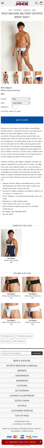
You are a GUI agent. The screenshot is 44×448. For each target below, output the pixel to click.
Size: (3, 103)
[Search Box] (36, 3)
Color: (3, 99)
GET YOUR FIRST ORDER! (23, 442)
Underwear (22, 375)
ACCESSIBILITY (16, 431)
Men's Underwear (19, 341)
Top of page (22, 415)
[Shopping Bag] (41, 3)
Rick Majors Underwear (24, 336)
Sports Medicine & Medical (22, 365)
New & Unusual (22, 360)
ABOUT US (6, 429)
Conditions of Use (24, 445)
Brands (22, 370)
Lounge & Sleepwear (22, 395)
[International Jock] (22, 2)
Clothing (22, 385)
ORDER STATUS (27, 431)
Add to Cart (22, 120)
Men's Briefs (6, 341)
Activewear (22, 390)
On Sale (22, 405)
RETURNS (14, 429)
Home (10, 10)
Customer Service (22, 410)
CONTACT (37, 429)
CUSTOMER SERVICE (26, 429)
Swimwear (22, 380)
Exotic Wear (22, 400)
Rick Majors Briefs (7, 336)
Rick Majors (6, 87)
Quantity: (5, 107)
